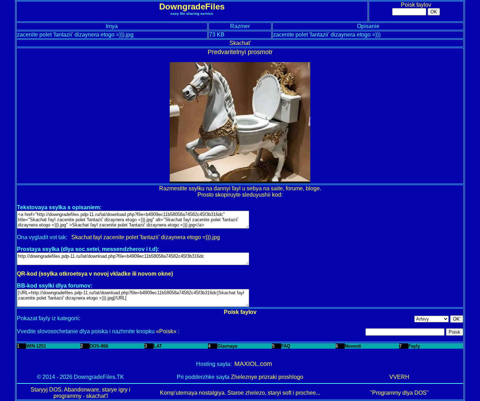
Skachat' (240, 43)
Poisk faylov (416, 5)
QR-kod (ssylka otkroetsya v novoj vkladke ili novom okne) (95, 274)
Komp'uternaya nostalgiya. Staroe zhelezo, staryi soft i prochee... (240, 393)
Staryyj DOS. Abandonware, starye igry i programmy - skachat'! (80, 393)
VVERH (399, 377)
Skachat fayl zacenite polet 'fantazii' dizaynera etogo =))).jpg (145, 237)
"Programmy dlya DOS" (399, 393)
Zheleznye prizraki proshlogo (267, 377)
